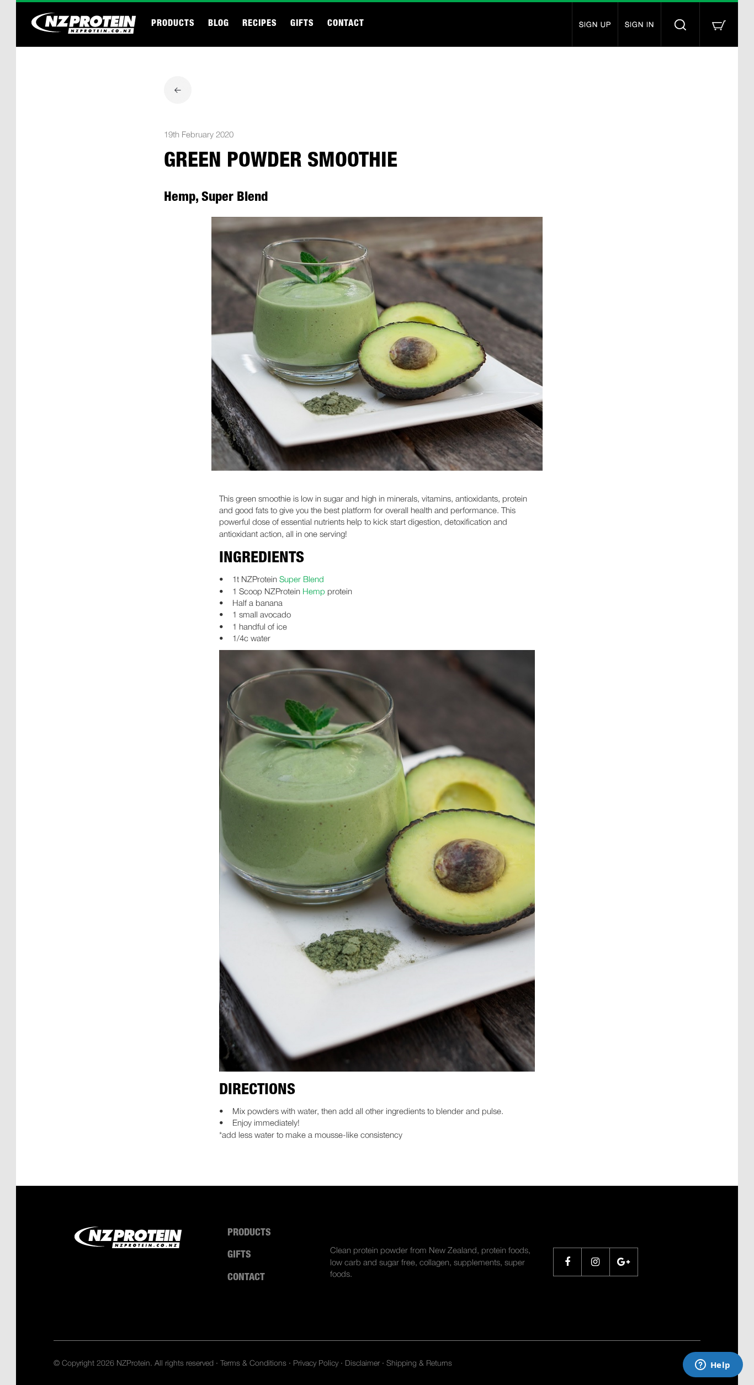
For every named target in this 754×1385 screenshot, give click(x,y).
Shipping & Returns (419, 1362)
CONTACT (345, 24)
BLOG (218, 24)
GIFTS (302, 24)
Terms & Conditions (253, 1362)
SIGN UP (595, 24)
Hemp (313, 591)
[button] (718, 24)
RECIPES (259, 24)
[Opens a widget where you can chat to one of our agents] (712, 1365)
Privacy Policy (315, 1362)
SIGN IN (639, 24)
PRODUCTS (173, 24)
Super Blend (301, 579)
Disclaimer (362, 1362)
